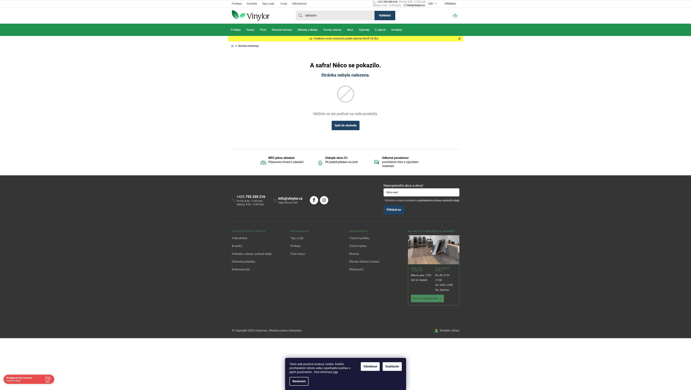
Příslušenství (356, 269)
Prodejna (237, 3)
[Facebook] (314, 200)
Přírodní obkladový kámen (364, 261)
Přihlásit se (394, 209)
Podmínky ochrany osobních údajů (252, 253)
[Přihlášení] (445, 15)
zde (335, 372)
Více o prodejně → (427, 298)
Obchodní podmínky (243, 261)
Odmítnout (370, 366)
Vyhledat (385, 15)
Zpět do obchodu (346, 125)
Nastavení (298, 381)
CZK (430, 3)
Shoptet (445, 330)
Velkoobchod (299, 3)
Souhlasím (392, 366)
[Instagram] (324, 200)
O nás (284, 3)
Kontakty (252, 3)
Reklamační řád (241, 269)
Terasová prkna (358, 246)
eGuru (455, 330)
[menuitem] (235, 30)
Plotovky (354, 253)
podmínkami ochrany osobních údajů (438, 200)
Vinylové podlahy (359, 238)
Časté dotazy (297, 253)
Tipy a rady (268, 3)
